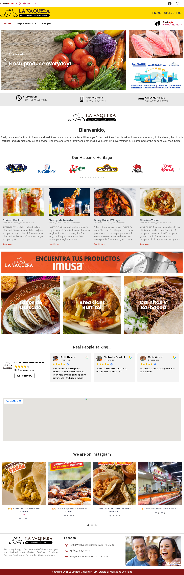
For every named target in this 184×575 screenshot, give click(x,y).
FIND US (156, 13)
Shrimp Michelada (61, 220)
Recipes (46, 23)
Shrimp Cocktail (13, 220)
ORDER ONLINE (172, 13)
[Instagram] (177, 3)
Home (7, 23)
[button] (5, 59)
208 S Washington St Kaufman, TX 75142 (92, 545)
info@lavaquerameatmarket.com (89, 556)
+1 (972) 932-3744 (80, 550)
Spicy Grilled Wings (107, 220)
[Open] (24, 483)
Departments (25, 23)
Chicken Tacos (149, 220)
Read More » (8, 244)
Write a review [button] (24, 375)
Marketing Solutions (121, 571)
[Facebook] (169, 3)
